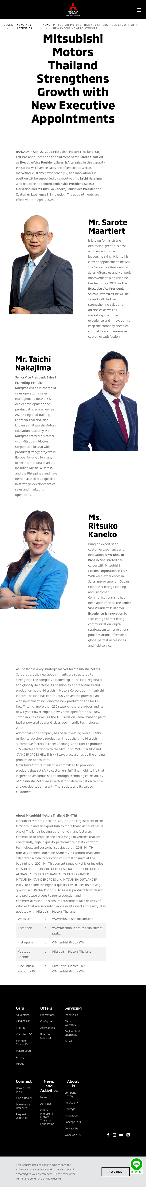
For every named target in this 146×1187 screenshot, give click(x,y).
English (10, 24)
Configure (46, 1021)
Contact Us (71, 1128)
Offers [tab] (46, 1008)
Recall (68, 1041)
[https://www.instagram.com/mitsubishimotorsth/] (114, 1135)
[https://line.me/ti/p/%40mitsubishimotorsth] (128, 1135)
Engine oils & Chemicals (72, 1033)
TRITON (20, 1027)
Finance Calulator (45, 1036)
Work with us (73, 1135)
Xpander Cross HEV (22, 1042)
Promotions (47, 1014)
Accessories (47, 1027)
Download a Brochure (23, 1106)
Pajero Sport (23, 1050)
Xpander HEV (24, 1034)
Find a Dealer (24, 1098)
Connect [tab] (24, 1081)
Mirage (20, 1063)
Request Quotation (22, 1116)
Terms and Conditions (29, 1178)
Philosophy (71, 1102)
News (47, 24)
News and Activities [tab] (48, 1086)
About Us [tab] (73, 1083)
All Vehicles (22, 1014)
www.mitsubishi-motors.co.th (73, 918)
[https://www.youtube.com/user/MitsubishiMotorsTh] (121, 1135)
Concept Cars (73, 1122)
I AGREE (115, 1171)
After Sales (71, 1014)
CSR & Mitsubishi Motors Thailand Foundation (47, 1116)
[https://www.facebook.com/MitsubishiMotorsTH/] (108, 1135)
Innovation (71, 1115)
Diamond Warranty (70, 1023)
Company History (70, 1094)
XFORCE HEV (23, 1021)
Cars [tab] (20, 1008)
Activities (46, 1103)
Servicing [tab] (73, 1008)
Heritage (70, 1109)
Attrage (20, 1057)
